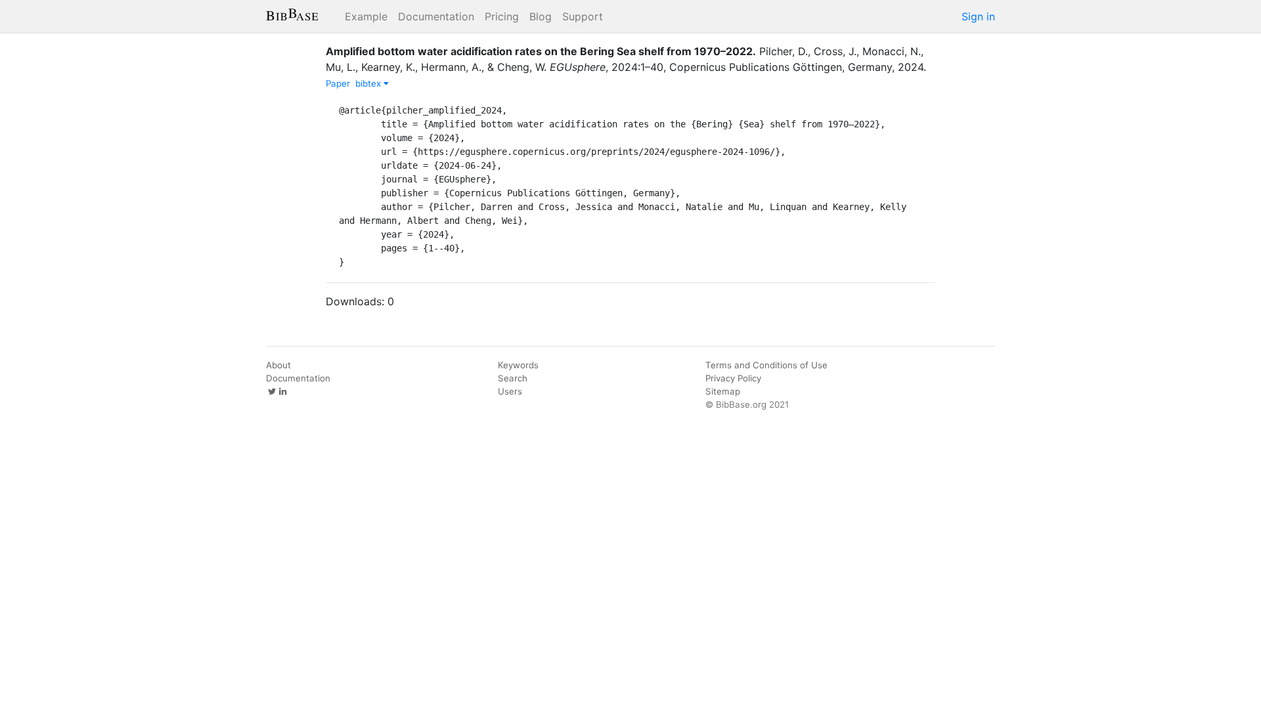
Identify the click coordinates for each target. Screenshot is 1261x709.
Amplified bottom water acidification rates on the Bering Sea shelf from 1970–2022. (541, 51)
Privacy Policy (733, 378)
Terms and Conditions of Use (766, 365)
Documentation (436, 16)
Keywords (518, 365)
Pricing (502, 16)
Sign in (978, 16)
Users (510, 391)
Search (512, 378)
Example (366, 16)
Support (582, 16)
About (278, 365)
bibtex (369, 83)
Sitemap (722, 391)
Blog (540, 16)
